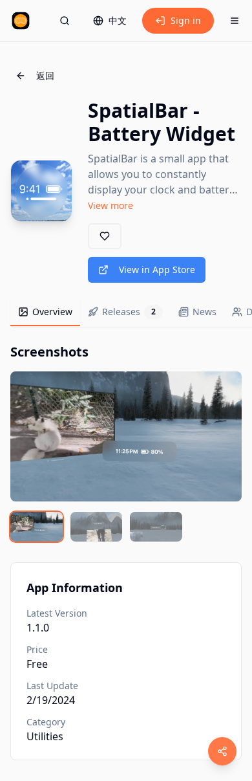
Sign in (186, 20)
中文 (118, 20)
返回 (45, 75)
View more (110, 205)
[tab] (45, 312)
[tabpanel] (126, 442)
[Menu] (234, 20)
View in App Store (157, 269)
